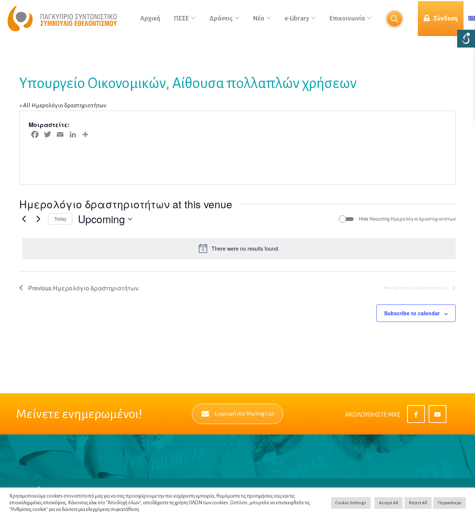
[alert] (239, 248)
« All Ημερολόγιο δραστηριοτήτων (63, 105)
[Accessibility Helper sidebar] (466, 39)
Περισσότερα (449, 503)
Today (60, 218)
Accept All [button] (388, 503)
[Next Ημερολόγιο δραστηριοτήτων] (38, 219)
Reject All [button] (418, 503)
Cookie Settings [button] (350, 503)
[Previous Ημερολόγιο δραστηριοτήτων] (23, 219)
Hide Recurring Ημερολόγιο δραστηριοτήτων (407, 219)
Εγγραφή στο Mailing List (244, 414)
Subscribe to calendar (412, 313)
